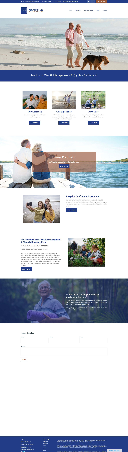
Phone (81, 337)
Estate (44, 445)
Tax (43, 448)
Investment (45, 443)
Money (44, 450)
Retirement (45, 441)
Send (24, 360)
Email (51, 337)
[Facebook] (93, 1)
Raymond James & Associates (87, 441)
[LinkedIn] (89, 1)
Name (22, 337)
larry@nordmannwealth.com (71, 1)
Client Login (102, 1)
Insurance (45, 447)
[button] (70, 10)
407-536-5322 (58, 1)
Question (23, 346)
